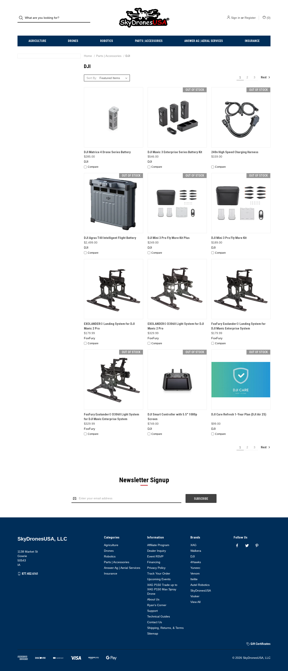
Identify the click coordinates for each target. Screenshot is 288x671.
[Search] (22, 18)
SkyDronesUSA (200, 590)
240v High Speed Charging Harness (234, 152)
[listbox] (114, 78)
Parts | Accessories (149, 41)
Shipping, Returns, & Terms (165, 627)
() (268, 17)
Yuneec (195, 567)
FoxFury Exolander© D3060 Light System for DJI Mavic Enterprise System (111, 417)
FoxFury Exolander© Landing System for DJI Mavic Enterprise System (238, 326)
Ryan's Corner (156, 605)
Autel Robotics (200, 585)
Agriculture (37, 41)
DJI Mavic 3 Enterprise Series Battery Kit (175, 152)
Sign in (235, 17)
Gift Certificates (260, 644)
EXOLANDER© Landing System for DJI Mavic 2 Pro (109, 326)
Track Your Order (158, 573)
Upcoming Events (159, 579)
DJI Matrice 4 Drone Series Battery (107, 152)
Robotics (106, 41)
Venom (195, 573)
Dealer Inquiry (156, 550)
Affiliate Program (158, 545)
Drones (73, 41)
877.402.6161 (30, 573)
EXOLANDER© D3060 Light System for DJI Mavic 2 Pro (176, 326)
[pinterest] (257, 545)
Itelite (194, 579)
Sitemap (152, 633)
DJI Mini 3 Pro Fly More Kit (229, 238)
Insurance (252, 41)
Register (250, 17)
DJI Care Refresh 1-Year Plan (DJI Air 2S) (238, 414)
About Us (153, 599)
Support (152, 610)
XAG (193, 545)
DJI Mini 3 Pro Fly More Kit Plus (169, 238)
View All (195, 602)
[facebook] (237, 545)
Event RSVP (155, 556)
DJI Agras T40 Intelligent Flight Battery (110, 238)
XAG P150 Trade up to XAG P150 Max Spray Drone (162, 589)
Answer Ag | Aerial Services (203, 41)
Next (264, 77)
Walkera (195, 550)
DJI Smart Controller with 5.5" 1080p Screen (172, 417)
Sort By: (91, 78)
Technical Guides (158, 616)
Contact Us (154, 622)
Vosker (194, 596)
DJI (192, 556)
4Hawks (195, 562)
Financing (153, 562)
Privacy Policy (156, 567)
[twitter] (247, 545)
